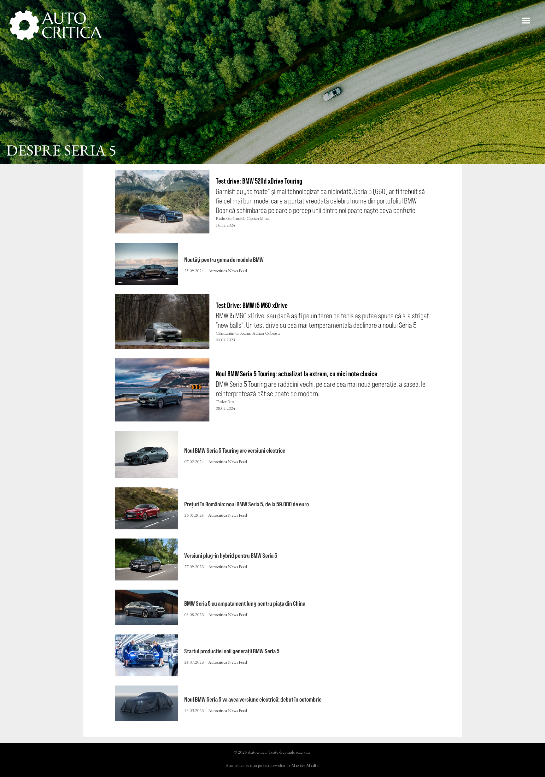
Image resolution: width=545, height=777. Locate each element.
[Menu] (526, 20)
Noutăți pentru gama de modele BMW (224, 259)
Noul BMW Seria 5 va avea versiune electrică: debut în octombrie (252, 699)
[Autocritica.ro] (56, 25)
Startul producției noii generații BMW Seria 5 (231, 651)
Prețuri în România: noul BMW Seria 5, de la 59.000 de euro (246, 504)
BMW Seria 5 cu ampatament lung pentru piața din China (244, 603)
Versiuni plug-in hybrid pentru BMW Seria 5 (230, 555)
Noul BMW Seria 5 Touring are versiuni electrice (234, 450)
